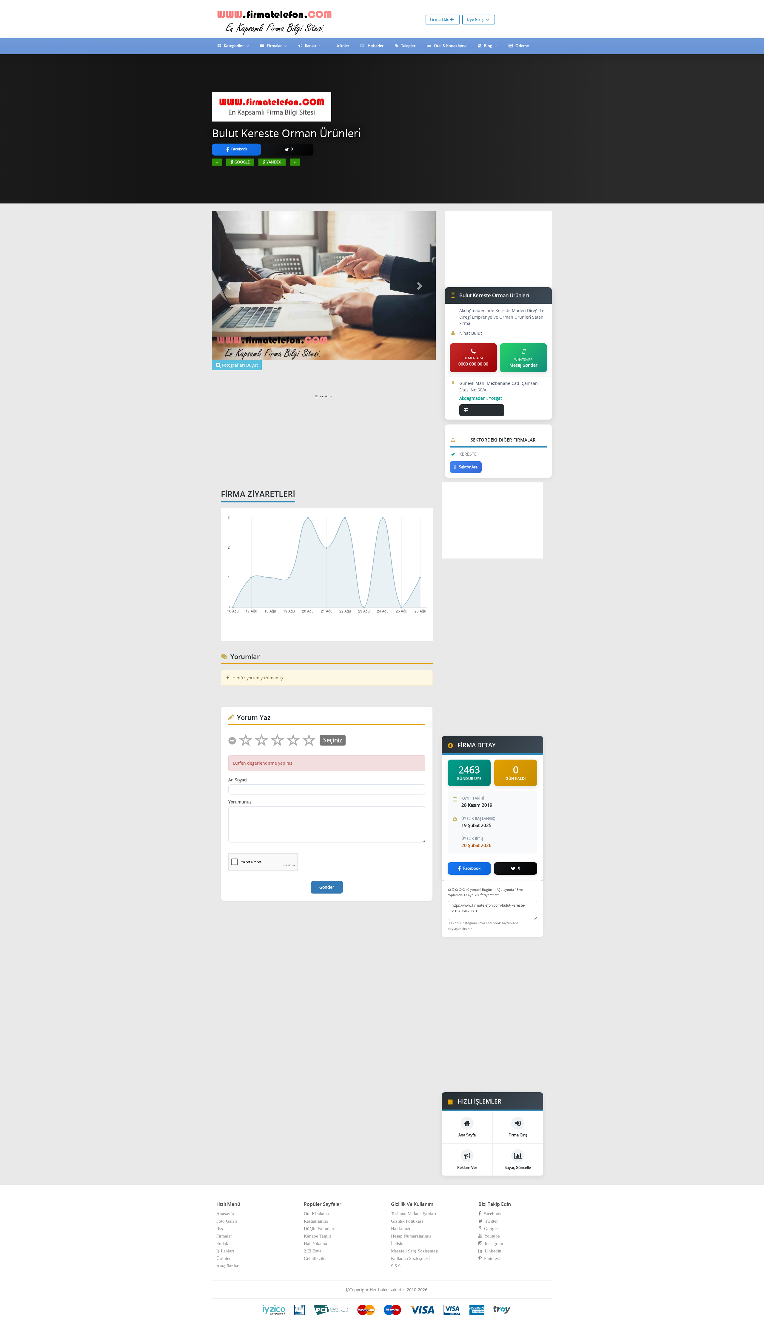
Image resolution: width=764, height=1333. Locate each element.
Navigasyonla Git (485, 410)
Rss (219, 1228)
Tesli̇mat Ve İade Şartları (413, 1213)
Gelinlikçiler (315, 1258)
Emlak (222, 1243)
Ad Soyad (237, 780)
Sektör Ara (468, 467)
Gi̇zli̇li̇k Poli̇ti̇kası (407, 1221)
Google (490, 1228)
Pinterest (491, 1258)
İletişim (398, 1243)
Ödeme (522, 45)
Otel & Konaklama (449, 45)
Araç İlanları (228, 1265)
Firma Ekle (440, 19)
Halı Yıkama (315, 1243)
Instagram (492, 1243)
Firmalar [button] (274, 45)
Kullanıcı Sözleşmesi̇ (410, 1258)
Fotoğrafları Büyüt (239, 365)
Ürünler (342, 45)
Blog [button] (488, 45)
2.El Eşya (312, 1251)
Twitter (490, 1221)
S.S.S (396, 1265)
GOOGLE (242, 162)
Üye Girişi (476, 19)
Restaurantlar (316, 1221)
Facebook (491, 1213)
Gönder (326, 887)
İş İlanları (225, 1251)
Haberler (375, 45)
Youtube (491, 1236)
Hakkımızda (402, 1228)
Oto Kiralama (316, 1213)
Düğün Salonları (319, 1228)
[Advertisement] (286, 379)
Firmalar (224, 1236)
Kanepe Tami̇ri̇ (317, 1236)
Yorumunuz (240, 802)
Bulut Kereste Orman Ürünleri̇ (286, 133)
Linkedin (491, 1251)
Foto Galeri (226, 1221)
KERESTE (468, 454)
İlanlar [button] (310, 45)
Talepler (407, 45)
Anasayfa (225, 1213)
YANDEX (274, 162)
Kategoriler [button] (234, 45)
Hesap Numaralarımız (411, 1236)
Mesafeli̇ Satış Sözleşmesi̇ (414, 1251)
